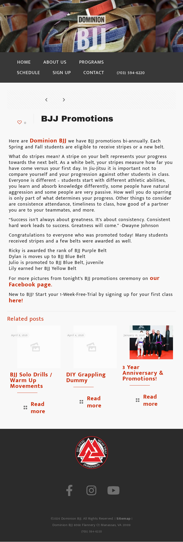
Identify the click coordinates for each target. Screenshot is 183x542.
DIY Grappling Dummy (86, 377)
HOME (24, 62)
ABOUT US (54, 62)
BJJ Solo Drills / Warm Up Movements (31, 380)
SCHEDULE (28, 73)
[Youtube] (114, 490)
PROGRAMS (91, 62)
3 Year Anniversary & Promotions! (142, 373)
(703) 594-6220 (131, 73)
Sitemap (124, 519)
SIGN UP (62, 73)
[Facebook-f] (69, 490)
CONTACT (93, 73)
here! (16, 300)
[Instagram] (91, 490)
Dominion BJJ (48, 141)
